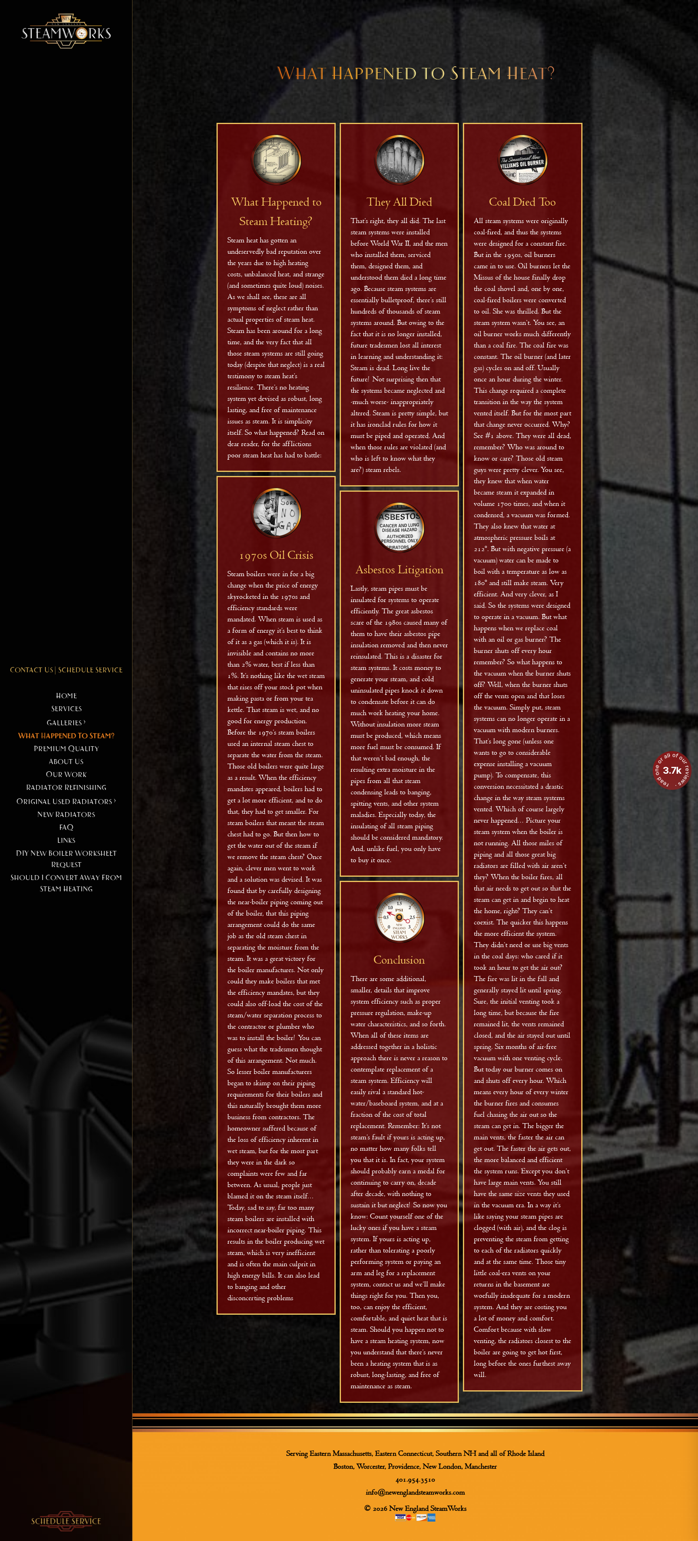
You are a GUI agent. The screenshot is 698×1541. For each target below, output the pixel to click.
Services (66, 709)
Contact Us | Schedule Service (66, 670)
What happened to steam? (66, 736)
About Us (66, 762)
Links (66, 841)
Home (66, 696)
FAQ (66, 828)
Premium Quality (66, 749)
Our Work (66, 775)
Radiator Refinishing (66, 788)
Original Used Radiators (66, 802)
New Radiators (66, 815)
